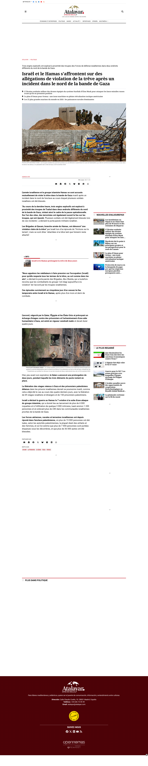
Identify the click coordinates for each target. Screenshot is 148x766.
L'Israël (24, 449)
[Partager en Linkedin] (83, 184)
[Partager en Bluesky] (74, 184)
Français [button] (27, 1)
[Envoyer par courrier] (56, 184)
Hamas (49, 449)
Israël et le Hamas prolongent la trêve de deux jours (54, 261)
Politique (33, 59)
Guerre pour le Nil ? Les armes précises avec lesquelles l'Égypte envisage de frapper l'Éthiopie (115, 375)
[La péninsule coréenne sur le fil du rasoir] (99, 397)
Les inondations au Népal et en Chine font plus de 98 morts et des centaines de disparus (114, 223)
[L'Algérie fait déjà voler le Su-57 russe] (99, 364)
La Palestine (31, 449)
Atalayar (25, 59)
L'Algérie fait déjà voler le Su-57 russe (115, 364)
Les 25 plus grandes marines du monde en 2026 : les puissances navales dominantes (59, 99)
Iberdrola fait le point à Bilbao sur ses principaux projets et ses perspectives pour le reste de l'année (115, 245)
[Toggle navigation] (26, 11)
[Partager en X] (69, 184)
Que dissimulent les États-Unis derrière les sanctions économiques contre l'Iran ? (115, 356)
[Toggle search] (122, 11)
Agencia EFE (26, 177)
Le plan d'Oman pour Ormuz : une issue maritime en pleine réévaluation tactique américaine (63, 96)
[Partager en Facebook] (65, 184)
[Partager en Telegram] (79, 184)
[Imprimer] (60, 184)
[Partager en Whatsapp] (88, 184)
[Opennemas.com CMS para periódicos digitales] (74, 745)
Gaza (43, 449)
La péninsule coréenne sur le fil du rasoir (114, 396)
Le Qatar (38, 449)
